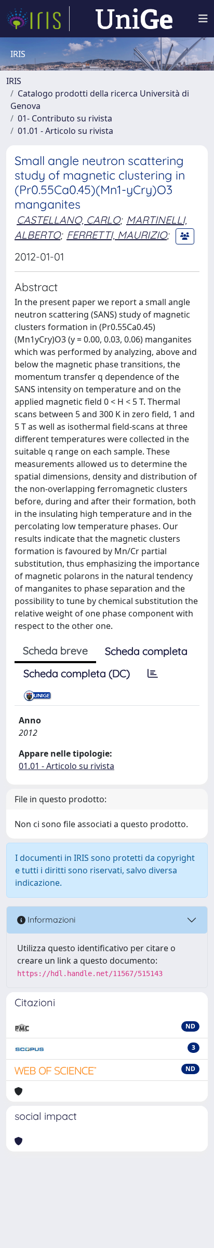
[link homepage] (38, 18)
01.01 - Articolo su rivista (65, 130)
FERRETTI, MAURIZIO (116, 234)
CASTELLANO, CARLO (68, 219)
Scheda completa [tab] (146, 650)
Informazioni (50, 919)
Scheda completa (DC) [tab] (76, 673)
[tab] (153, 673)
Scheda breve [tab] (55, 650)
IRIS (13, 81)
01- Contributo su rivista (65, 118)
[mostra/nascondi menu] (203, 18)
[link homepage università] (134, 18)
